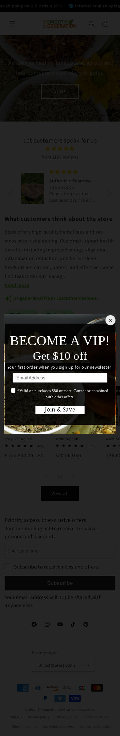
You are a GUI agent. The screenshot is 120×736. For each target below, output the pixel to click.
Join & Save (60, 409)
